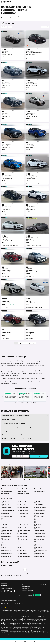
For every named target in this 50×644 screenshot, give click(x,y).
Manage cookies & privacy (14, 601)
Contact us (24, 584)
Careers (41, 582)
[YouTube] (11, 591)
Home (2, 575)
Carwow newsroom (25, 588)
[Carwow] (6, 2)
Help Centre (4, 583)
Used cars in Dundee (22, 491)
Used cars (7, 575)
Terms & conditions (4, 601)
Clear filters (4, 26)
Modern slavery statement (6, 603)
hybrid (22, 378)
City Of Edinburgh (14, 575)
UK (3, 607)
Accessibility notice (15, 603)
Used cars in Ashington (6, 491)
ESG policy (28, 601)
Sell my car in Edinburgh (7, 565)
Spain (14, 607)
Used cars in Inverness (39, 491)
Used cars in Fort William (23, 493)
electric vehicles (31, 378)
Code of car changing (23, 603)
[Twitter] (5, 591)
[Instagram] (8, 591)
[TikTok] (14, 591)
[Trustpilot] (33, 595)
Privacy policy (34, 601)
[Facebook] (2, 591)
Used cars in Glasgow (39, 488)
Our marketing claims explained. (8, 614)
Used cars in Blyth (5, 493)
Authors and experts (26, 586)
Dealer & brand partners (44, 584)
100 (29, 343)
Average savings (4, 616)
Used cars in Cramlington (23, 488)
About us (23, 582)
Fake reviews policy (41, 601)
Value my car (38, 456)
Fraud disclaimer (22, 601)
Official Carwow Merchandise (27, 590)
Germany (8, 607)
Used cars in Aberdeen (6, 488)
